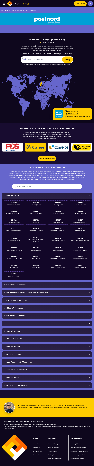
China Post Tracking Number (79, 451)
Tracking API (74, 444)
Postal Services (52, 451)
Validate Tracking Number (78, 447)
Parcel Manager (80, 3)
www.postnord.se (72, 111)
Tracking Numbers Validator (56, 455)
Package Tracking (53, 447)
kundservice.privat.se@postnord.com (78, 116)
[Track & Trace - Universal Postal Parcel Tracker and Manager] (18, 3)
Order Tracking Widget (55, 458)
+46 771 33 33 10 (72, 114)
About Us (36, 444)
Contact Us (36, 447)
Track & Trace (66, 406)
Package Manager (53, 444)
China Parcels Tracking (77, 458)
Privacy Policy (78, 426)
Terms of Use (37, 455)
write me (44, 407)
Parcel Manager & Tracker (78, 455)
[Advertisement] (47, 29)
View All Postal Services (47, 158)
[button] (3, 3)
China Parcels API (28, 426)
